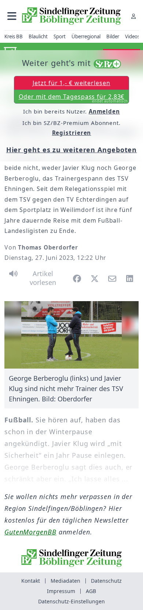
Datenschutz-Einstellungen (71, 601)
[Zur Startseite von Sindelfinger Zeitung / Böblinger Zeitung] (71, 16)
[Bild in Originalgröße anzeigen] (71, 335)
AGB (91, 591)
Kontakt (30, 580)
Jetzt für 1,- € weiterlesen (71, 83)
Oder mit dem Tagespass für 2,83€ (73, 98)
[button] (11, 16)
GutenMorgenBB (30, 531)
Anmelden (104, 111)
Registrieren (71, 132)
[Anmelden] (133, 16)
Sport (60, 36)
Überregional (86, 36)
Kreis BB (13, 36)
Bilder (112, 36)
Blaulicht (38, 36)
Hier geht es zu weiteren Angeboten (71, 149)
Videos (132, 36)
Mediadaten (65, 580)
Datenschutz (106, 580)
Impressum (61, 591)
